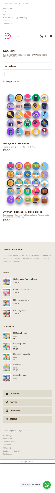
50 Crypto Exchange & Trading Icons (22, 211)
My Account (7, 14)
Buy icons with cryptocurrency (15, 17)
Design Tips (7, 448)
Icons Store (7, 8)
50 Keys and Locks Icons (16, 143)
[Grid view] (3, 74)
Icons (19, 147)
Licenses (6, 21)
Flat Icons (27, 215)
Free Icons (7, 445)
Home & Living (9, 147)
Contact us (7, 24)
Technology (20, 217)
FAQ (4, 11)
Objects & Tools (29, 147)
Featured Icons (9, 442)
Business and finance (12, 215)
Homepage (7, 435)
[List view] (5, 74)
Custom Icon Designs (12, 451)
